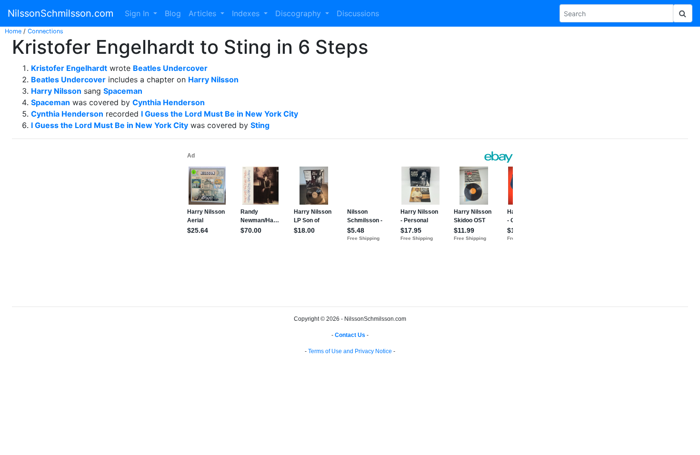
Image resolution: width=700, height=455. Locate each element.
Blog (173, 13)
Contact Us (350, 335)
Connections (45, 31)
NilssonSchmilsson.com (60, 13)
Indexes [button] (247, 13)
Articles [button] (204, 13)
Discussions (358, 13)
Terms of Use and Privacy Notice (350, 351)
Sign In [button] (138, 13)
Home (13, 31)
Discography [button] (299, 13)
